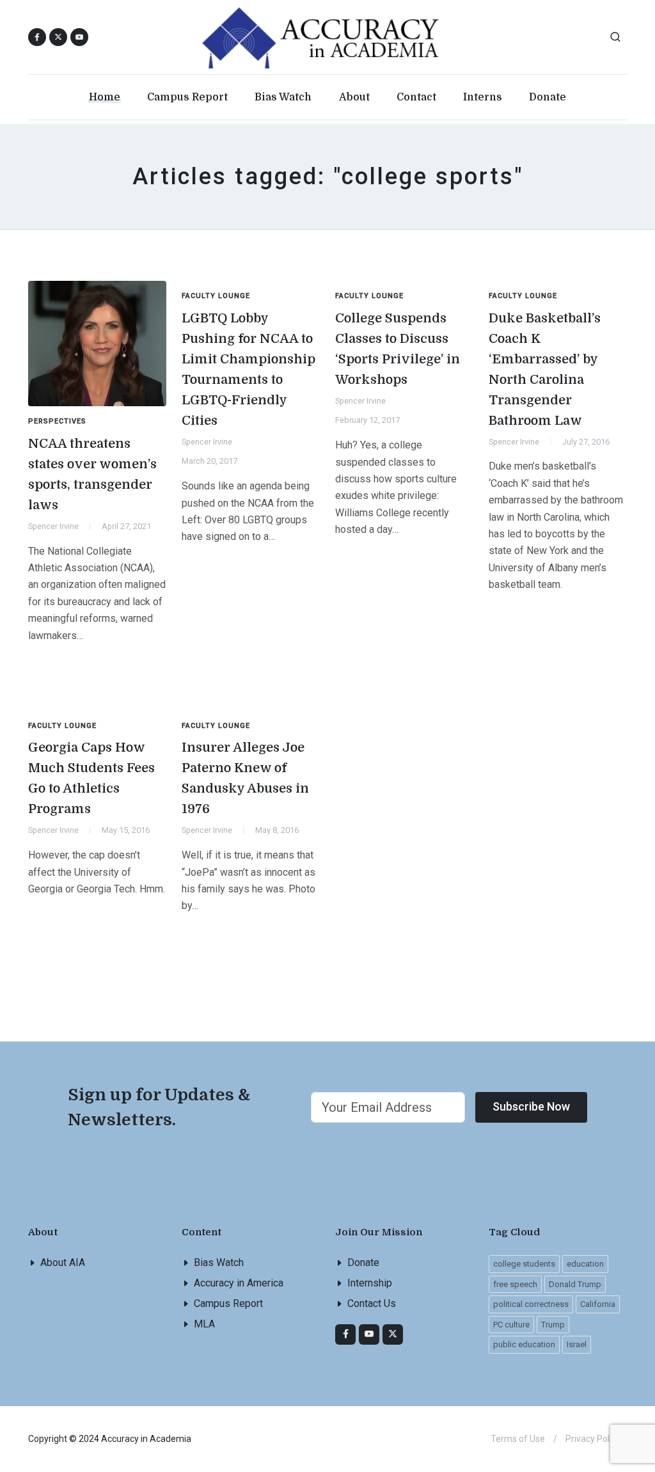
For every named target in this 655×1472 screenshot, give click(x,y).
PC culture (511, 1324)
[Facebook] (345, 1334)
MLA (204, 1324)
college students (524, 1264)
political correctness (531, 1304)
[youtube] (79, 37)
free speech (515, 1284)
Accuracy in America (238, 1283)
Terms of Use (518, 1439)
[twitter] (393, 1334)
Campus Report (228, 1303)
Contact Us (371, 1303)
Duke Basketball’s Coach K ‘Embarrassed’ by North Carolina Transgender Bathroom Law (545, 369)
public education (524, 1344)
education (585, 1264)
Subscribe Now (531, 1106)
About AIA (62, 1262)
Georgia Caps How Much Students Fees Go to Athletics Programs (91, 778)
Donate (363, 1262)
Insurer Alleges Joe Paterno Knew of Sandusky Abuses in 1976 (245, 778)
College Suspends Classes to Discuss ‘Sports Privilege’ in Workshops (397, 349)
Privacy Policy (592, 1439)
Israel (577, 1344)
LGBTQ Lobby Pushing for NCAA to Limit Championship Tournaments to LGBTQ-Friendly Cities (248, 369)
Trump (553, 1324)
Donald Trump (575, 1284)
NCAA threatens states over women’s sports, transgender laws (92, 474)
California (597, 1304)
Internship (369, 1283)
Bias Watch (219, 1262)
